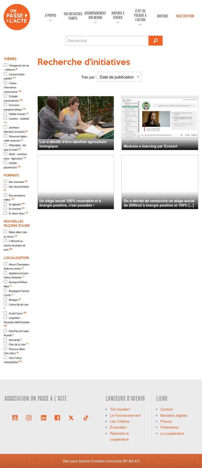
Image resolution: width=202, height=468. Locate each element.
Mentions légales (173, 415)
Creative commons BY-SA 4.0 (115, 460)
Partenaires (169, 427)
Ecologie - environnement (13, 98)
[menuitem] (50, 16)
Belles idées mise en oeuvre (15, 234)
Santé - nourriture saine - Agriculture (15, 156)
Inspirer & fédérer (118, 15)
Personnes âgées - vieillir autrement (16, 139)
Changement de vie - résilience (16, 68)
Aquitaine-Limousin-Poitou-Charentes (16, 275)
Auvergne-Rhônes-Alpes (16, 284)
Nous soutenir (185, 16)
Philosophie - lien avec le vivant (15, 147)
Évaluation (118, 427)
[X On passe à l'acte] (72, 417)
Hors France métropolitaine (13, 360)
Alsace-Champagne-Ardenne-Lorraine (17, 267)
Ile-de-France (17, 313)
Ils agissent (16, 204)
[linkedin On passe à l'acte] (43, 417)
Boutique (162, 16)
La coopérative (172, 433)
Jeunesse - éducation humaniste (16, 130)
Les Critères (120, 421)
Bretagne (15, 300)
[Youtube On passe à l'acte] (15, 417)
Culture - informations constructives (12, 87)
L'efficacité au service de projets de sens (14, 245)
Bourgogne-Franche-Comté (17, 293)
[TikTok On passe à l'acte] (86, 417)
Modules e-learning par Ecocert (150, 146)
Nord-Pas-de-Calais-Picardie (17, 333)
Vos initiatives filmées (73, 15)
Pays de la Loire (18, 344)
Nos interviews (18, 182)
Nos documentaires (16, 188)
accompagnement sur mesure (95, 15)
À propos (50, 15)
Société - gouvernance (12, 165)
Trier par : (89, 77)
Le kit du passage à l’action (140, 15)
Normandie (15, 340)
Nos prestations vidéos (14, 198)
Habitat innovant (18, 114)
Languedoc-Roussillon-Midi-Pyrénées (17, 321)
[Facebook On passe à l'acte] (57, 417)
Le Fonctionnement (125, 415)
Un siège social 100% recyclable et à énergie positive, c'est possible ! (70, 202)
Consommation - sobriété (15, 77)
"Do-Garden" (120, 409)
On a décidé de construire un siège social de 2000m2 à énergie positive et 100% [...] (159, 202)
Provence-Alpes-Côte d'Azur (15, 351)
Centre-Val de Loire (16, 306)
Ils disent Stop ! (18, 213)
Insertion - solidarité (16, 120)
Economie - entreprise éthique (15, 107)
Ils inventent (16, 208)
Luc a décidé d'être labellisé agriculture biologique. (72, 143)
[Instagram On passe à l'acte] (29, 417)
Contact (166, 409)
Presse (166, 421)
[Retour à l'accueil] (17, 16)
